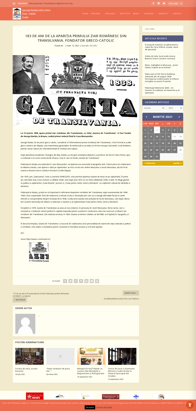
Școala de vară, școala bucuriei (26, 369)
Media (136, 14)
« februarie (149, 163)
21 (180, 143)
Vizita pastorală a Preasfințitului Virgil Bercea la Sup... (51, 3)
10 (157, 136)
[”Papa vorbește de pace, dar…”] (60, 356)
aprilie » (177, 163)
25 (163, 150)
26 (169, 150)
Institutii (125, 14)
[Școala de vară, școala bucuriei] (29, 356)
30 (151, 156)
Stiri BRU (93, 45)
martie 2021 (163, 117)
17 (157, 143)
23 (151, 150)
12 (169, 136)
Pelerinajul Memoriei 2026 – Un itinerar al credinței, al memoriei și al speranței (162, 90)
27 (174, 150)
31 (157, 156)
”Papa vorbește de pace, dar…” (58, 369)
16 (151, 143)
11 (163, 136)
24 (157, 150)
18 (163, 143)
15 (145, 143)
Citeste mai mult (104, 407)
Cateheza (148, 14)
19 (169, 143)
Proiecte (163, 14)
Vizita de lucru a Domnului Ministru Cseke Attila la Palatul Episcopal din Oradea (121, 372)
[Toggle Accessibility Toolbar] (190, 405)
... (64, 45)
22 (145, 150)
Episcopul (110, 14)
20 (174, 143)
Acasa (85, 14)
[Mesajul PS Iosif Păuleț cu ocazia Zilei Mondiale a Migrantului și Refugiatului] (91, 356)
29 (145, 156)
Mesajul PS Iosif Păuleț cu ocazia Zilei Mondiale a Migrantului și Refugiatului (90, 371)
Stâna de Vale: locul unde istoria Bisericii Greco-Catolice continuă (160, 57)
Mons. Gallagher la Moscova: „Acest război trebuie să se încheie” (161, 66)
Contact (177, 14)
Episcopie (95, 14)
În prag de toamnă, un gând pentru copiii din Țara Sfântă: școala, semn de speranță (161, 47)
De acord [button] (90, 407)
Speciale (85, 45)
